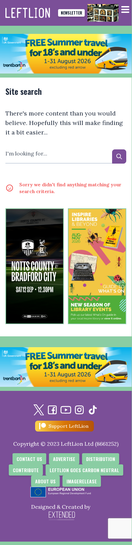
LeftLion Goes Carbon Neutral (84, 470)
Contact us (29, 458)
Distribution (100, 458)
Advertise (64, 458)
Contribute (26, 470)
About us (45, 481)
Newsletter (71, 13)
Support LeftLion (68, 426)
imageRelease (82, 481)
